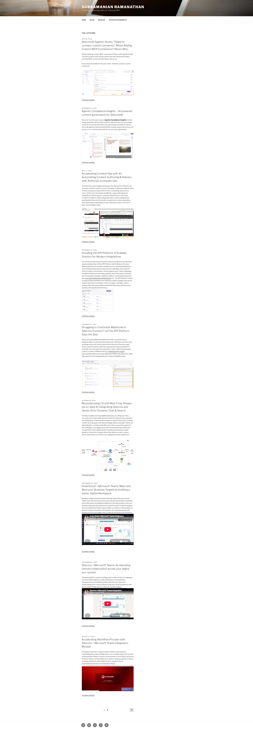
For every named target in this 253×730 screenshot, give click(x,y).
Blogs (92, 20)
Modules (101, 20)
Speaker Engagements (118, 20)
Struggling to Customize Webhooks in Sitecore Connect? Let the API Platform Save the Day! (105, 331)
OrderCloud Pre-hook (116, 351)
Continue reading (88, 100)
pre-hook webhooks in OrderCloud (98, 278)
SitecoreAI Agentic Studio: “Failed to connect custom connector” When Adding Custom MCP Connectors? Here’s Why (107, 45)
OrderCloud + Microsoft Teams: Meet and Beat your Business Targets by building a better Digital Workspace (106, 490)
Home (84, 20)
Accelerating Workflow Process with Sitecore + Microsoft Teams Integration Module (105, 643)
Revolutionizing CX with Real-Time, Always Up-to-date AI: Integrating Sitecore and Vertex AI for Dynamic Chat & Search (107, 407)
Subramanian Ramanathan (113, 7)
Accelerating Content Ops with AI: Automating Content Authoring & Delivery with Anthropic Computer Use (107, 177)
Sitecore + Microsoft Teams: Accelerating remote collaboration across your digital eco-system (106, 569)
